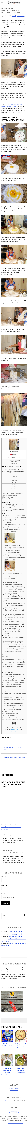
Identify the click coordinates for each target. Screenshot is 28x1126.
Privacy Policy (14, 1088)
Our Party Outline (14, 1112)
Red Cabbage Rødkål (16, 931)
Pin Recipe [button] (15, 454)
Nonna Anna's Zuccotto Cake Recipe (14, 757)
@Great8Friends (14, 729)
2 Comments (20, 16)
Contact (14, 1111)
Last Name (4, 885)
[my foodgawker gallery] (14, 954)
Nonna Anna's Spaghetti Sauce (14, 104)
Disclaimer (14, 1090)
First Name (4, 877)
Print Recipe (14, 451)
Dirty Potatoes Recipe (15, 936)
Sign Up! (6, 1100)
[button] (11, 461)
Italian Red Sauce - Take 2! (9, 106)
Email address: (6, 894)
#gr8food (13, 731)
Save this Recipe (15, 457)
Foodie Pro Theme (15, 1123)
